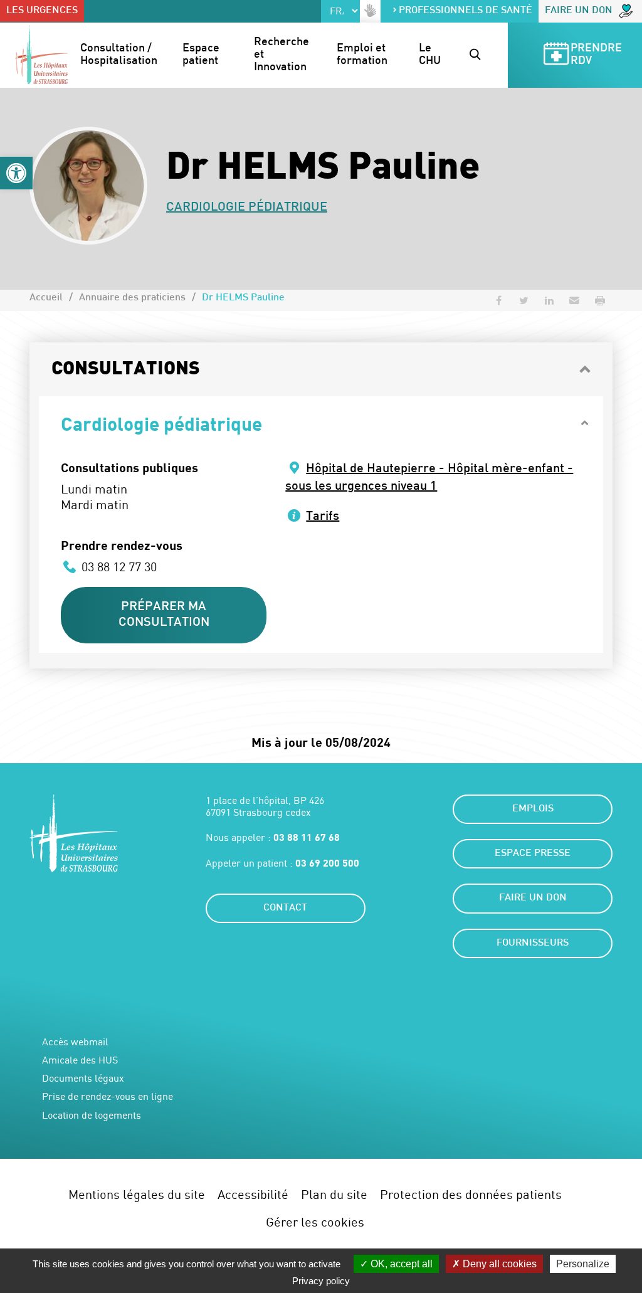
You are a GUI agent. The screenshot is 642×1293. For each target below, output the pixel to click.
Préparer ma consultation (163, 614)
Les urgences (42, 11)
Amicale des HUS (80, 1060)
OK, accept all (400, 1264)
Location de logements (91, 1115)
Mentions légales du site (136, 1194)
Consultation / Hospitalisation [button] (118, 54)
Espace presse (533, 853)
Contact (285, 908)
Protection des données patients (471, 1194)
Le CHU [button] (430, 54)
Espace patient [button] (202, 54)
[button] (16, 173)
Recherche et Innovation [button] (283, 55)
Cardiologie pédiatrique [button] (161, 423)
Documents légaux (83, 1078)
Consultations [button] (125, 369)
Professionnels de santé (465, 11)
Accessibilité (253, 1194)
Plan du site (334, 1194)
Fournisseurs (533, 943)
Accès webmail (75, 1042)
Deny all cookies (498, 1264)
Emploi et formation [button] (362, 54)
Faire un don (579, 11)
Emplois (533, 809)
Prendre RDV (597, 54)
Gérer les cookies (315, 1222)
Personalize (582, 1264)
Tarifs (322, 516)
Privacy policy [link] (321, 1280)
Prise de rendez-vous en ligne (107, 1096)
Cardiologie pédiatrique (246, 207)
